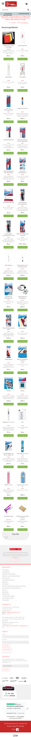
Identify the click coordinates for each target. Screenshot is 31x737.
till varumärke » (15, 559)
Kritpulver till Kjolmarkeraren (9, 297)
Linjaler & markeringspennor (22, 22)
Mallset (22, 390)
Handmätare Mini (22, 45)
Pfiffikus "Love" (8, 485)
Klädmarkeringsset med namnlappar (9, 171)
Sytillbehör (14, 22)
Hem (10, 22)
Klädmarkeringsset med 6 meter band (22, 140)
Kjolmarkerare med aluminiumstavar (22, 266)
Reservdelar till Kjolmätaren (22, 297)
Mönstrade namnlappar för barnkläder (22, 172)
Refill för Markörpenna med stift (22, 234)
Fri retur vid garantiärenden (8, 14)
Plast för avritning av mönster (22, 360)
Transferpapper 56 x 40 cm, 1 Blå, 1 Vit (8, 454)
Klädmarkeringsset (9, 139)
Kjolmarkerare (8, 265)
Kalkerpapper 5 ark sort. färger (8, 46)
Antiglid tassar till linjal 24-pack (22, 517)
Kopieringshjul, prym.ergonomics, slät (8, 234)
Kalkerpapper (22, 328)
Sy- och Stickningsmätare (8, 109)
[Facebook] (17, 729)
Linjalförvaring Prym (22, 108)
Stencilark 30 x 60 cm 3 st (22, 454)
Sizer (22, 422)
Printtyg (8, 390)
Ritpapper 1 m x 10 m (8, 422)
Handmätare (8, 77)
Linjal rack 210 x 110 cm (22, 485)
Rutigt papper (8, 359)
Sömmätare (22, 77)
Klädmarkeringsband (8, 202)
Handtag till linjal (8, 516)
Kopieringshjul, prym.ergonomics (22, 203)
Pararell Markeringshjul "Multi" (9, 328)
